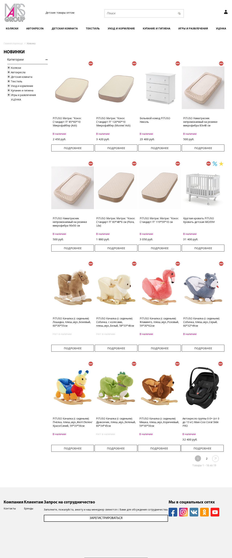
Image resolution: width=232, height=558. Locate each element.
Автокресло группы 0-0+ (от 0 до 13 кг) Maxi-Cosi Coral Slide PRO (201, 422)
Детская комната (65, 28)
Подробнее (73, 148)
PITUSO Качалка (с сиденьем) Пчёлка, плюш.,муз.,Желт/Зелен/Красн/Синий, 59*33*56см (72, 422)
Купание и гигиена (156, 28)
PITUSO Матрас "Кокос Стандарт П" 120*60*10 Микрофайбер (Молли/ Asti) (113, 121)
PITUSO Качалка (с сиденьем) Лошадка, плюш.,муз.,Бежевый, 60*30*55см (72, 322)
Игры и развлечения (193, 28)
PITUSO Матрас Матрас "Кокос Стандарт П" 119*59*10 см (159, 220)
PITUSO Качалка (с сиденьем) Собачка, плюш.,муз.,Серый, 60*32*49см (201, 322)
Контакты (10, 508)
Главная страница (13, 43)
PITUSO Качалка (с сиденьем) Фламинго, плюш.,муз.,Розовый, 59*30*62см (159, 322)
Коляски (12, 28)
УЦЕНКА (221, 28)
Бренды (28, 508)
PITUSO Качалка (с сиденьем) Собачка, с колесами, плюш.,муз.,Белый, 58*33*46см (115, 322)
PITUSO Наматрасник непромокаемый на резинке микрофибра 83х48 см (200, 121)
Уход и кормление (121, 28)
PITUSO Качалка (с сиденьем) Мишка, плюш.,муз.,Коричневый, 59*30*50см (159, 422)
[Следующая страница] (215, 458)
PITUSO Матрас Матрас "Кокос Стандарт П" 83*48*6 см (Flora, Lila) (115, 222)
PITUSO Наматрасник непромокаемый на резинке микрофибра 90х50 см (70, 222)
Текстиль (93, 28)
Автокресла (35, 28)
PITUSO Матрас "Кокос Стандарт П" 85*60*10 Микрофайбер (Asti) (67, 121)
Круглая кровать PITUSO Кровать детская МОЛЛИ (199, 220)
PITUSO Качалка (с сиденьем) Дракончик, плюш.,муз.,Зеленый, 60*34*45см (116, 422)
